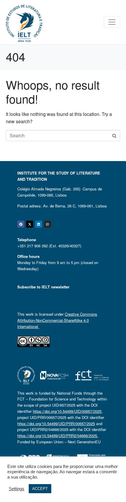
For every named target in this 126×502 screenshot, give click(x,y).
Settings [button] (16, 488)
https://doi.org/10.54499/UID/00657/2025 (67, 411)
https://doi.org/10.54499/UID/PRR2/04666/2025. (57, 435)
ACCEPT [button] (40, 488)
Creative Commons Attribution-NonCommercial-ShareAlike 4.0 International (57, 320)
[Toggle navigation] (112, 22)
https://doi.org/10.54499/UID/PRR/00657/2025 (56, 423)
